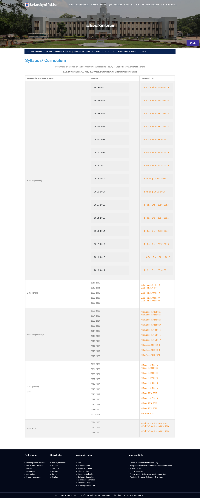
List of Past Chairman (34, 466)
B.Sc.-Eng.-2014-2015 (156, 218)
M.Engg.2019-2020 (149, 408)
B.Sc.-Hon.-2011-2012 (150, 285)
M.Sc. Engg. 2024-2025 (151, 315)
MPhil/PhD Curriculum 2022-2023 (155, 431)
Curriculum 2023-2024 (156, 100)
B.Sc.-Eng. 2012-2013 (156, 244)
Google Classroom (137, 471)
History (29, 468)
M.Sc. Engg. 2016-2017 (151, 340)
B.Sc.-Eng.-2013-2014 (156, 231)
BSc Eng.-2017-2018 (155, 179)
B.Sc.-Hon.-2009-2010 (150, 293)
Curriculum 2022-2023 (156, 113)
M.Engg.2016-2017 (149, 393)
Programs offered (85, 468)
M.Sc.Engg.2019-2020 (150, 355)
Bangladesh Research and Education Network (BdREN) (151, 466)
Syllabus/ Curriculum (86, 477)
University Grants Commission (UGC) (144, 463)
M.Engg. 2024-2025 (149, 368)
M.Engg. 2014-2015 (149, 383)
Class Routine (83, 471)
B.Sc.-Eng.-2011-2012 (157, 257)
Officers (55, 466)
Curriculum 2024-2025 (156, 87)
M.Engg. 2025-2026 (149, 365)
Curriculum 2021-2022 (156, 127)
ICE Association (84, 466)
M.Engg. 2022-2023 (149, 378)
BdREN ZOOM (135, 468)
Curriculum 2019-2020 (156, 153)
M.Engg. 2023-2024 (149, 373)
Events (54, 474)
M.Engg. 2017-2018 (149, 398)
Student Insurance (33, 477)
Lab (79, 463)
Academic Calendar (85, 474)
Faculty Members (59, 463)
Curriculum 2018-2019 (156, 166)
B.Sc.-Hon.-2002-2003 (150, 301)
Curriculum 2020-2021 (156, 140)
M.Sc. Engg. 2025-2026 (151, 312)
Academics (30, 471)
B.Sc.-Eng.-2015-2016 (156, 205)
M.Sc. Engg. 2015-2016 (151, 335)
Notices (55, 471)
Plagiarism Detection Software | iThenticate (146, 477)
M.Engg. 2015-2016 (149, 388)
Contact (55, 477)
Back (193, 43)
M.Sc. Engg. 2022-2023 (151, 325)
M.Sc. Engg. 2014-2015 (151, 330)
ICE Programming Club (86, 486)
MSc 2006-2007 (147, 413)
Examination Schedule (86, 480)
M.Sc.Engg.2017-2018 (150, 345)
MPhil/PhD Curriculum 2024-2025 (155, 423)
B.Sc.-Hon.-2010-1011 (150, 288)
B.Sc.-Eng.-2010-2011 (156, 270)
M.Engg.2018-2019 (149, 403)
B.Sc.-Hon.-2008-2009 (150, 298)
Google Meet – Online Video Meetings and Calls (148, 474)
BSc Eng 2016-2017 (154, 192)
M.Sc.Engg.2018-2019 (150, 350)
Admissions (31, 474)
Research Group (84, 483)
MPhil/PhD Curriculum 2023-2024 (155, 426)
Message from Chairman (35, 463)
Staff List (55, 468)
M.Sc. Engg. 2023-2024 (151, 320)
